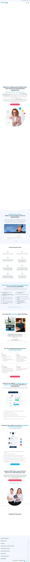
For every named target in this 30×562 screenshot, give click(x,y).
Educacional (3, 543)
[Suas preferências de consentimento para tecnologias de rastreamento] (28, 560)
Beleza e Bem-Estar (4, 540)
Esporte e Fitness (3, 553)
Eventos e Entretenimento (5, 556)
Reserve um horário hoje (15, 104)
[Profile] (26, 2)
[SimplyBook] (4, 3)
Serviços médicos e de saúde (5, 548)
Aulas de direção (3, 558)
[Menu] (28, 3)
